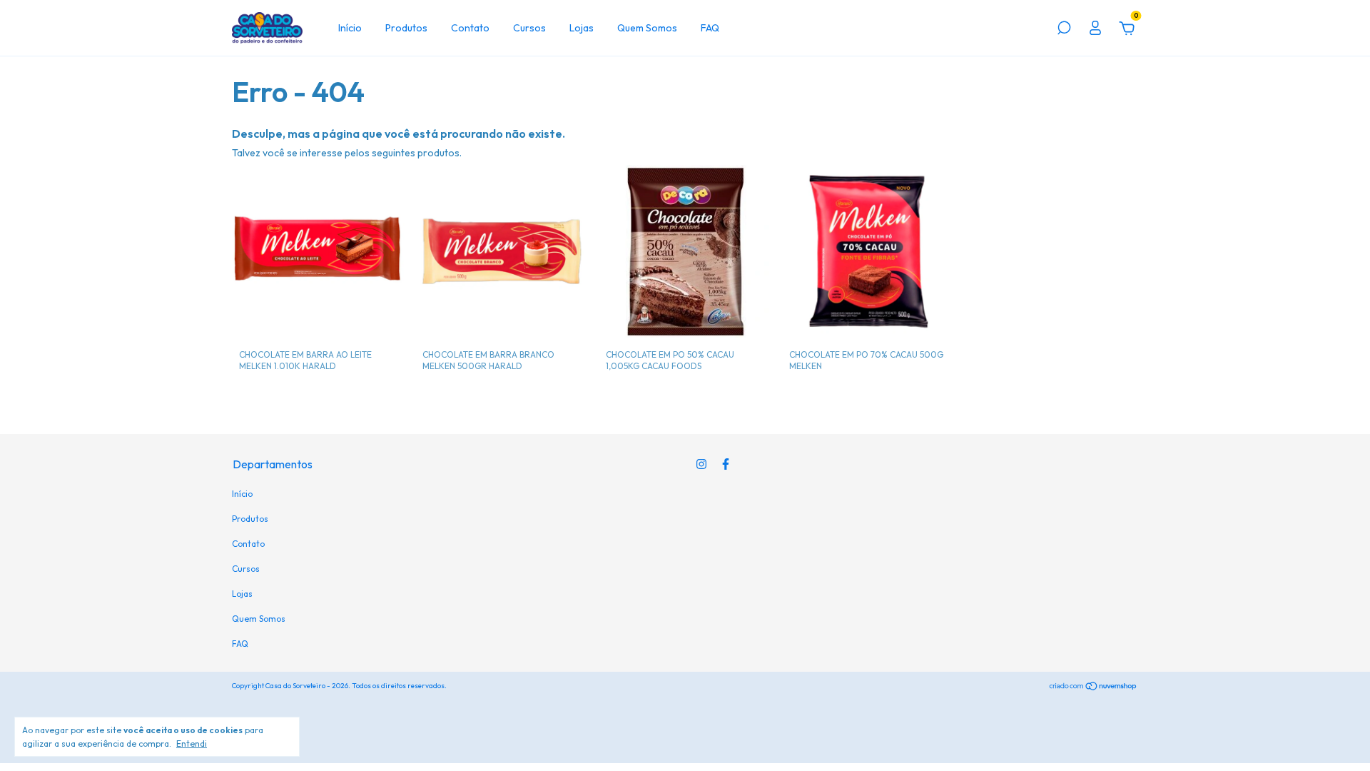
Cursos (529, 27)
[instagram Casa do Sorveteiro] (701, 464)
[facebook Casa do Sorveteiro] (725, 464)
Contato (470, 27)
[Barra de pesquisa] (1064, 30)
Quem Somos (647, 27)
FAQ (710, 27)
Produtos (406, 27)
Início (350, 27)
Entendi (191, 743)
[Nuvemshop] (1093, 687)
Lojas (581, 27)
